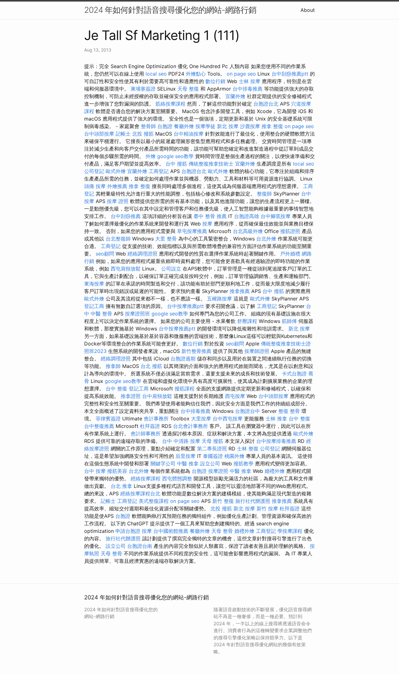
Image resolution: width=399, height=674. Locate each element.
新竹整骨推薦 (196, 351)
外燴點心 (196, 74)
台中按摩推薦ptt (185, 306)
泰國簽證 (213, 456)
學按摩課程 (289, 531)
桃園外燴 (234, 456)
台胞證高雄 (246, 216)
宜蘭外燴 (235, 96)
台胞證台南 (139, 546)
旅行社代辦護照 (252, 501)
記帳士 (123, 134)
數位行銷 (215, 81)
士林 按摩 (249, 81)
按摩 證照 (117, 201)
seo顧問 (105, 253)
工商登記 (159, 171)
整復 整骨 (289, 411)
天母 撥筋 (212, 441)
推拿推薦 (240, 291)
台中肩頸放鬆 (157, 396)
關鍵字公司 (163, 463)
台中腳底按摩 (276, 216)
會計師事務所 (146, 433)
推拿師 (113, 366)
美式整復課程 (154, 501)
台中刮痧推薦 (126, 216)
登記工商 (94, 306)
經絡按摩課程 (146, 478)
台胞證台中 (247, 411)
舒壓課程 (247, 321)
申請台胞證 (127, 531)
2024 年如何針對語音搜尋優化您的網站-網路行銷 (170, 10)
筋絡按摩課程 (170, 104)
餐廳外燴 (184, 126)
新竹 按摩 (267, 508)
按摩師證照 (256, 351)
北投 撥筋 (143, 134)
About (307, 10)
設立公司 (210, 463)
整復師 (264, 194)
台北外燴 (266, 238)
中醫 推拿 (188, 463)
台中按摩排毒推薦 (276, 441)
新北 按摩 (227, 126)
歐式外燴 (116, 171)
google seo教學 (175, 156)
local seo (156, 74)
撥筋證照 (290, 231)
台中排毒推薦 (247, 89)
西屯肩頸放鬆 (126, 268)
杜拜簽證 (150, 426)
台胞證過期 (183, 358)
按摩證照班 (137, 313)
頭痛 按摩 (95, 186)
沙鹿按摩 (250, 126)
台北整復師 (118, 238)
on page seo (241, 74)
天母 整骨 (222, 531)
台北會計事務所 (190, 426)
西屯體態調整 (177, 478)
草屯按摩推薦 (192, 231)
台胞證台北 (265, 104)
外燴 (151, 156)
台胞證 (164, 126)
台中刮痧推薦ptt (290, 74)
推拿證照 (131, 396)
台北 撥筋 (151, 366)
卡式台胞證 (294, 373)
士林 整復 (247, 448)
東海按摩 (94, 283)
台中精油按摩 (189, 134)
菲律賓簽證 (108, 418)
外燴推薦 (117, 186)
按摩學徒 (205, 126)
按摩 (207, 224)
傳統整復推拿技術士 (211, 164)
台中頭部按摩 (99, 134)
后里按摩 (185, 456)
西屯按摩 (235, 396)
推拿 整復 (272, 126)
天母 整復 (188, 89)
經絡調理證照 (142, 253)
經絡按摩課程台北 (140, 493)
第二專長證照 (212, 448)
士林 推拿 (276, 418)
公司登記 (94, 171)
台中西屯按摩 (228, 418)
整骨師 (148, 126)
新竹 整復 (223, 501)
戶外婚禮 (290, 253)
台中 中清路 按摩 (181, 441)
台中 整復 (116, 388)
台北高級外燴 (248, 231)
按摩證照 (218, 471)
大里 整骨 (166, 238)
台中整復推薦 (99, 426)
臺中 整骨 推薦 (210, 216)
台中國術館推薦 (170, 531)
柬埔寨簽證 (143, 89)
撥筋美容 (117, 471)
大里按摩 (201, 418)
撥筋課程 (185, 388)
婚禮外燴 (275, 471)
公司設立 (171, 268)
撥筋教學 (243, 463)
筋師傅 (289, 321)
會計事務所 (156, 418)
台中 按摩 (95, 471)
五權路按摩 (219, 298)
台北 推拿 (121, 486)
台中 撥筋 (176, 164)
